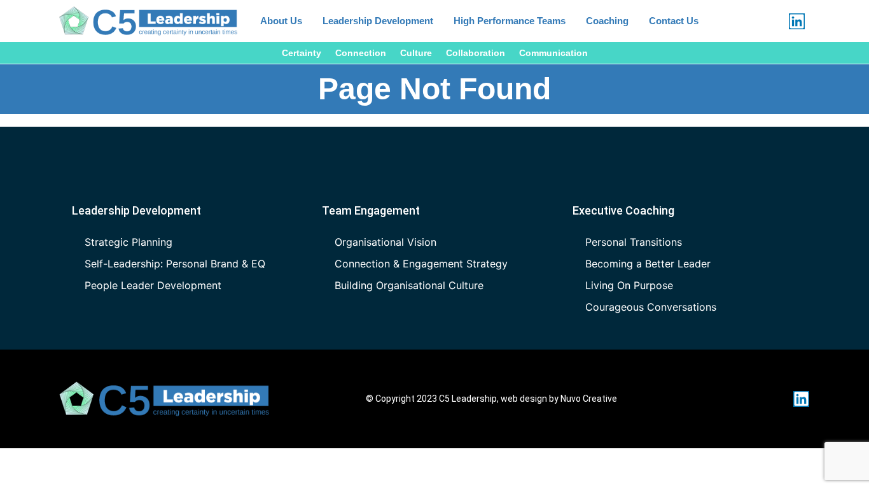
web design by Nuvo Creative (559, 398)
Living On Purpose (629, 285)
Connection (360, 53)
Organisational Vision (385, 242)
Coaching (607, 20)
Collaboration (475, 53)
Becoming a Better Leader (648, 263)
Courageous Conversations (650, 307)
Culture (416, 53)
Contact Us (674, 20)
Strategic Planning (128, 242)
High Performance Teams (510, 20)
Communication (553, 53)
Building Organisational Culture (409, 285)
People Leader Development (153, 285)
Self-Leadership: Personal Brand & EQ (175, 263)
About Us (281, 20)
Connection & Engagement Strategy (421, 263)
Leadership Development (378, 20)
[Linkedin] (797, 21)
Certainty (301, 53)
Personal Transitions (633, 242)
